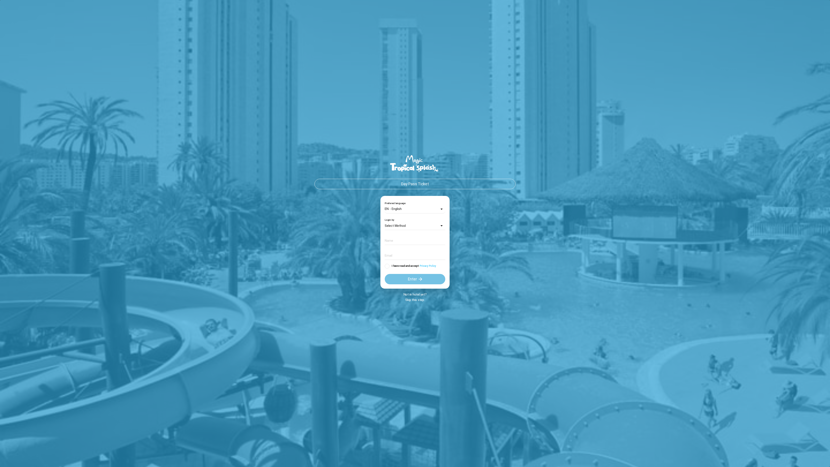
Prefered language (395, 203)
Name (388, 240)
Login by (389, 220)
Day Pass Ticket (415, 184)
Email (387, 255)
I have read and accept (405, 265)
